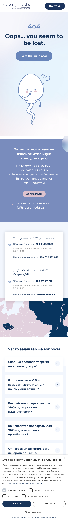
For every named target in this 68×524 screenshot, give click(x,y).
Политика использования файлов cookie (34, 517)
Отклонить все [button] (49, 503)
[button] (34, 364)
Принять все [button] (17, 503)
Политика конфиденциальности (25, 483)
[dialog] (34, 489)
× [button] (64, 458)
